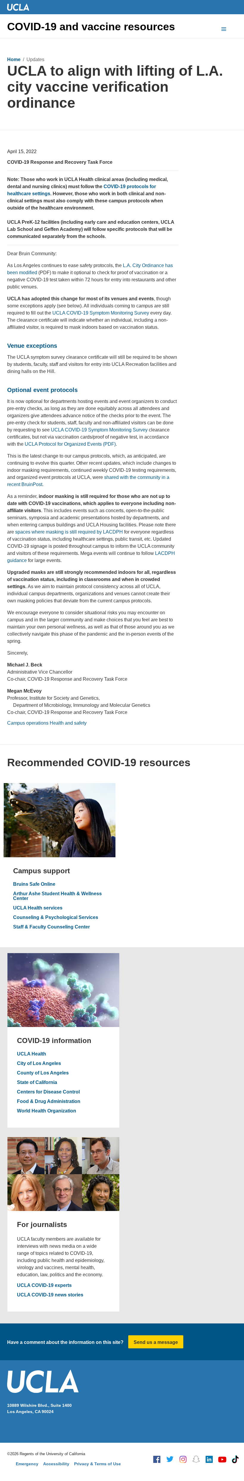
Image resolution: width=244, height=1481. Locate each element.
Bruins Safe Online (34, 884)
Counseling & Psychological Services (55, 917)
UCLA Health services (37, 908)
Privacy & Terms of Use (97, 1463)
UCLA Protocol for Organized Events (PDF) (70, 444)
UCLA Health (31, 1054)
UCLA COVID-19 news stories (50, 1295)
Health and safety (68, 723)
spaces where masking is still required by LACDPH (69, 531)
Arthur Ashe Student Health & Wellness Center (57, 896)
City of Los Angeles (39, 1063)
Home (14, 59)
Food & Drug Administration (48, 1101)
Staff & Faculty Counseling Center (51, 927)
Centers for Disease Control (48, 1092)
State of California (37, 1082)
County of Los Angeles (43, 1073)
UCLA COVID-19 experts (44, 1285)
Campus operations (28, 723)
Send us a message (156, 1342)
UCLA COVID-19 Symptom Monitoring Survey (100, 312)
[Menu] (224, 30)
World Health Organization (46, 1111)
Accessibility (56, 1463)
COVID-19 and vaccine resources (91, 27)
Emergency (27, 1463)
